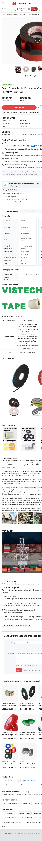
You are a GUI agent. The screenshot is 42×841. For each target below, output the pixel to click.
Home (3, 14)
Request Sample (34, 112)
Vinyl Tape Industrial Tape (11, 803)
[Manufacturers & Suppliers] (21, 3)
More (3, 826)
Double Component (24, 813)
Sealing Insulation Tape (27, 818)
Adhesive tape (24, 785)
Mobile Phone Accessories (10, 785)
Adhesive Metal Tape (10, 818)
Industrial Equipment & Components (16, 14)
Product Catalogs (29, 781)
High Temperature (9, 813)
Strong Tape (26, 803)
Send (18, 670)
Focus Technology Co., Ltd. (25, 833)
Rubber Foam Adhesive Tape (12, 822)
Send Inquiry (19, 107)
